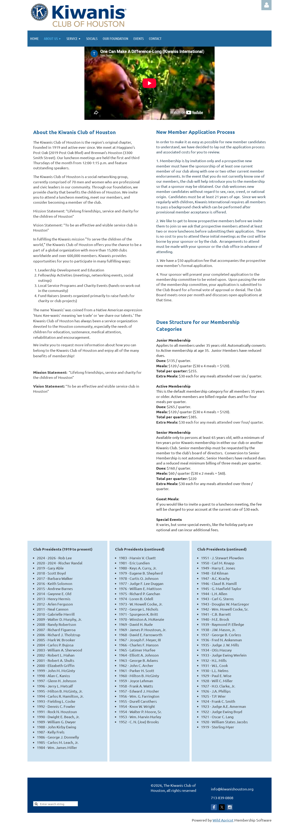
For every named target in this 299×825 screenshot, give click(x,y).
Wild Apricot (223, 820)
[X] (222, 807)
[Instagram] (230, 807)
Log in (266, 5)
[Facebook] (214, 807)
